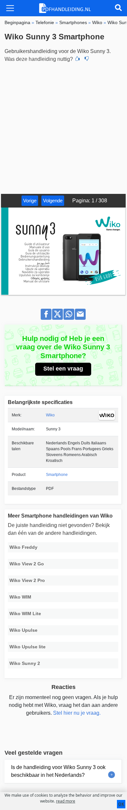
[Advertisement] (63, 127)
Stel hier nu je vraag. (77, 713)
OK (121, 804)
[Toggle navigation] (10, 8)
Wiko (50, 415)
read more (65, 801)
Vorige (29, 200)
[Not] (86, 59)
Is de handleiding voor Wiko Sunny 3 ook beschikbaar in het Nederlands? (58, 771)
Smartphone (57, 474)
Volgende (53, 200)
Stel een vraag (63, 368)
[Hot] (77, 59)
